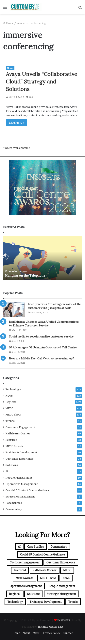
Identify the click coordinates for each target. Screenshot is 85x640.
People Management (19, 477)
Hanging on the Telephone (25, 275)
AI (7, 471)
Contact (68, 632)
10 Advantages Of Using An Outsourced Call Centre (43, 347)
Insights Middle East (50, 626)
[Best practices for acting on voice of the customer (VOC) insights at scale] (14, 309)
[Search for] (80, 8)
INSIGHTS (63, 620)
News (10, 68)
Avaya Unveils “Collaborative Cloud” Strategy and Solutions (41, 81)
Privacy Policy (51, 632)
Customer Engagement (20, 427)
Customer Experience (20, 458)
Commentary (14, 509)
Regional (11, 402)
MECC (9, 408)
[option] (42, 258)
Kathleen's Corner (18, 433)
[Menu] (5, 8)
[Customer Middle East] (26, 7)
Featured (11, 439)
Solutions (12, 465)
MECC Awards (14, 446)
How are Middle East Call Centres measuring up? (41, 358)
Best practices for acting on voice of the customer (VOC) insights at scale (54, 306)
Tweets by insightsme (16, 147)
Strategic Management (20, 496)
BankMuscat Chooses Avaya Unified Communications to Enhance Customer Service (44, 323)
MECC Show (13, 414)
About (26, 632)
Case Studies (14, 502)
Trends (10, 420)
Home (10, 23)
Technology (13, 389)
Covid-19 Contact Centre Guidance (28, 490)
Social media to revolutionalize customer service (41, 336)
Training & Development (21, 452)
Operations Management (22, 483)
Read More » (16, 122)
